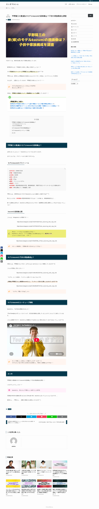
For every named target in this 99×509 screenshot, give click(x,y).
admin (14, 446)
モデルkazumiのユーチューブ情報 (20, 130)
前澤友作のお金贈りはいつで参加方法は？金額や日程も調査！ (27, 108)
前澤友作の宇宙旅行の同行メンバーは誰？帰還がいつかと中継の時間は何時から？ (32, 103)
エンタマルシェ (12, 4)
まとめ (13, 132)
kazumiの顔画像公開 (17, 125)
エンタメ (75, 29)
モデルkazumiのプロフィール (19, 124)
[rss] (90, 1)
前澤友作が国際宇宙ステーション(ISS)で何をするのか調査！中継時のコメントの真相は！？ (34, 106)
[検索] (92, 1)
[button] (11, 416)
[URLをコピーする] (62, 416)
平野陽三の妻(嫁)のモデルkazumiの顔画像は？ (24, 122)
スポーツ (75, 32)
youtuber (75, 23)
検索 (90, 15)
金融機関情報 (76, 41)
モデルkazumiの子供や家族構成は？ (21, 128)
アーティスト (76, 26)
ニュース (75, 35)
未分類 (9, 19)
